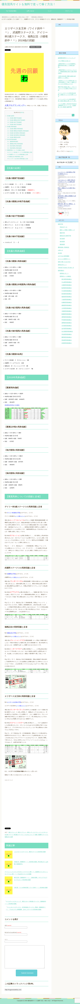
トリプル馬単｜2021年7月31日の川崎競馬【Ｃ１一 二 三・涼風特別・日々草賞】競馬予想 (67, 105)
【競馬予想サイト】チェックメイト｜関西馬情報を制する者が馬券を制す (67, 71)
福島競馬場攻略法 (67, 296)
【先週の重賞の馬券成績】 (15, 128)
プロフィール (69, 11)
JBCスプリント (22, 832)
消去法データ (63, 227)
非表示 (22, 112)
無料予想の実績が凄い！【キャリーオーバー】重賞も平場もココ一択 (67, 88)
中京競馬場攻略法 (67, 291)
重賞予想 (62, 233)
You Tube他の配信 (11, 11)
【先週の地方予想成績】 (14, 122)
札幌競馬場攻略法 (67, 302)
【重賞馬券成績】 (13, 141)
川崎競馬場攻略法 (67, 311)
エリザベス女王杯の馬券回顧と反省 (17, 158)
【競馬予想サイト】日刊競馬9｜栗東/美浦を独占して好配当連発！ (67, 65)
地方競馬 (62, 238)
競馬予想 (60, 224)
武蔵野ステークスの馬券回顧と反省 (17, 154)
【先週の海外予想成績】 (14, 124)
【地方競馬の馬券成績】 (14, 145)
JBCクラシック (12, 832)
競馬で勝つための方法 (64, 262)
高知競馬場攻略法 (67, 340)
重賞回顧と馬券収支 (35, 47)
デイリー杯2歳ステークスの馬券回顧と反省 (19, 152)
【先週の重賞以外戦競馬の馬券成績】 (18, 131)
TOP (16, 17)
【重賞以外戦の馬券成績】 (15, 143)
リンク (49, 11)
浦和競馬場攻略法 (67, 317)
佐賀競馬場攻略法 (67, 343)
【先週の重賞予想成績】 (14, 118)
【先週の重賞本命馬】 (14, 137)
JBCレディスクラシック (34, 832)
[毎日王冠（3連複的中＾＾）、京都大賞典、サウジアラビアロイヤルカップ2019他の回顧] (8, 883)
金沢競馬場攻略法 (67, 328)
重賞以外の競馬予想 (65, 235)
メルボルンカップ (29, 834)
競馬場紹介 (61, 270)
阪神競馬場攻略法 (67, 288)
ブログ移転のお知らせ (64, 61)
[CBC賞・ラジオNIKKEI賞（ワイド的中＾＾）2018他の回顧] (8, 893)
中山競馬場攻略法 (67, 282)
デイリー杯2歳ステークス (16, 834)
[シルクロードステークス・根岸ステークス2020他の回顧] (8, 857)
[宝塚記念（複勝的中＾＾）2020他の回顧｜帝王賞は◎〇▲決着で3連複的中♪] (8, 867)
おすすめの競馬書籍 (63, 256)
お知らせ (60, 250)
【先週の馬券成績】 (11, 126)
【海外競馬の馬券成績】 (14, 148)
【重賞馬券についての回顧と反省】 (15, 150)
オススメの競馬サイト (64, 259)
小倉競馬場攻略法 (67, 299)
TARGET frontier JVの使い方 (66, 267)
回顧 (36, 834)
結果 (11, 837)
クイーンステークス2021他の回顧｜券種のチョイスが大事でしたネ (67, 94)
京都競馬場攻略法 (67, 285)
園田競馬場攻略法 (67, 337)
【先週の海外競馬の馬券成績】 (16, 135)
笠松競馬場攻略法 (67, 334)
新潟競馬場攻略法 (67, 293)
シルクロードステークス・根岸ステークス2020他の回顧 (30, 851)
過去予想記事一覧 (62, 162)
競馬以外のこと (62, 264)
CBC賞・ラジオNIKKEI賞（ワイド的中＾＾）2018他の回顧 (31, 887)
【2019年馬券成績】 (11, 139)
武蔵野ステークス (43, 834)
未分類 (60, 253)
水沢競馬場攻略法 (67, 325)
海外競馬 (62, 241)
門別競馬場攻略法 (67, 320)
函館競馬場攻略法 (67, 305)
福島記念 (7, 837)
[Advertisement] (18, 793)
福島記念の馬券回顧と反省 (15, 156)
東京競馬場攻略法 (67, 279)
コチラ (71, 151)
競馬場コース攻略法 (65, 276)
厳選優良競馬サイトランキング (66, 58)
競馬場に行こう (64, 273)
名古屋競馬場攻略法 (67, 331)
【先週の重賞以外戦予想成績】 (16, 120)
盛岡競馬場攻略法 (67, 322)
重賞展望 (62, 244)
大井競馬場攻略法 (67, 308)
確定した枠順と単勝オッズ (67, 230)
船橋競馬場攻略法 (67, 314)
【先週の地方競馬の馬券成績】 (16, 133)
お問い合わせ (30, 11)
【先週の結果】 (10, 115)
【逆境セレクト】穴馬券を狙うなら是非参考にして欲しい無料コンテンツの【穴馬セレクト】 (67, 82)
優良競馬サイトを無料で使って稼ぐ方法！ (29, 4)
